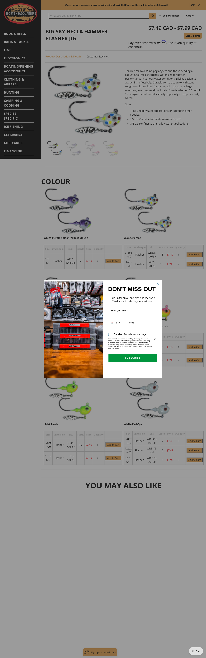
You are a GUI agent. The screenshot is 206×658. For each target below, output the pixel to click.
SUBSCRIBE (132, 357)
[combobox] (115, 323)
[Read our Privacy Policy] (155, 339)
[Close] (158, 284)
